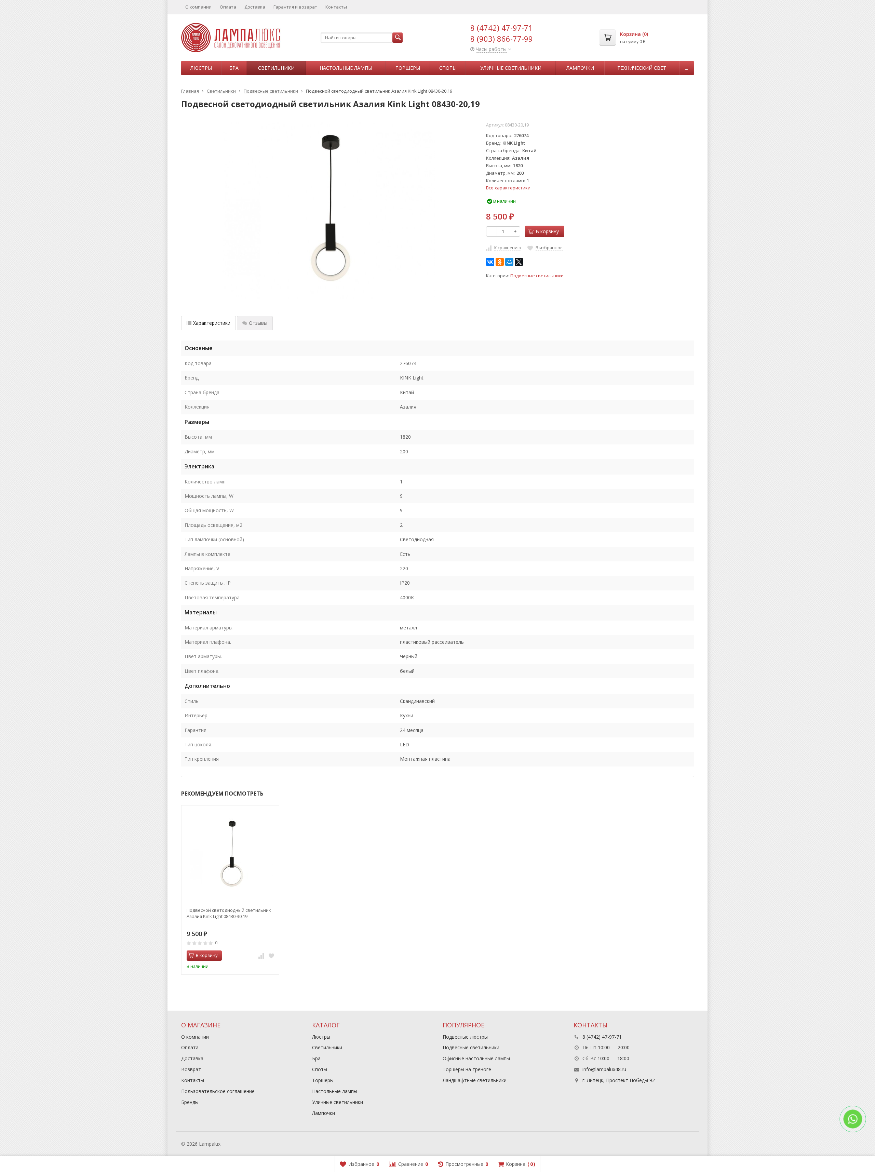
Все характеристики (508, 188)
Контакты (336, 7)
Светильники (276, 68)
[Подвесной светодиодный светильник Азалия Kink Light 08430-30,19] (230, 854)
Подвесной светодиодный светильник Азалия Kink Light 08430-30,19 (229, 913)
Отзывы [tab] (258, 323)
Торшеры (407, 68)
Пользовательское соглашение (218, 1091)
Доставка (254, 7)
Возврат (191, 1069)
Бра (234, 68)
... (686, 68)
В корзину (547, 231)
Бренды (190, 1102)
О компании (198, 7)
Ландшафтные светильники (475, 1080)
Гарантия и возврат (295, 7)
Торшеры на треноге (467, 1069)
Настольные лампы (346, 68)
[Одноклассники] (500, 262)
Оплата (228, 7)
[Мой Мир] (509, 262)
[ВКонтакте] (490, 262)
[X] (519, 262)
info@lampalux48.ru (604, 1069)
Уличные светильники (510, 68)
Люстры (201, 68)
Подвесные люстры (465, 1037)
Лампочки (580, 68)
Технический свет (641, 68)
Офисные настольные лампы (476, 1058)
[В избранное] (271, 955)
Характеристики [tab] (211, 323)
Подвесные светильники (537, 276)
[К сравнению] (261, 955)
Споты (448, 68)
